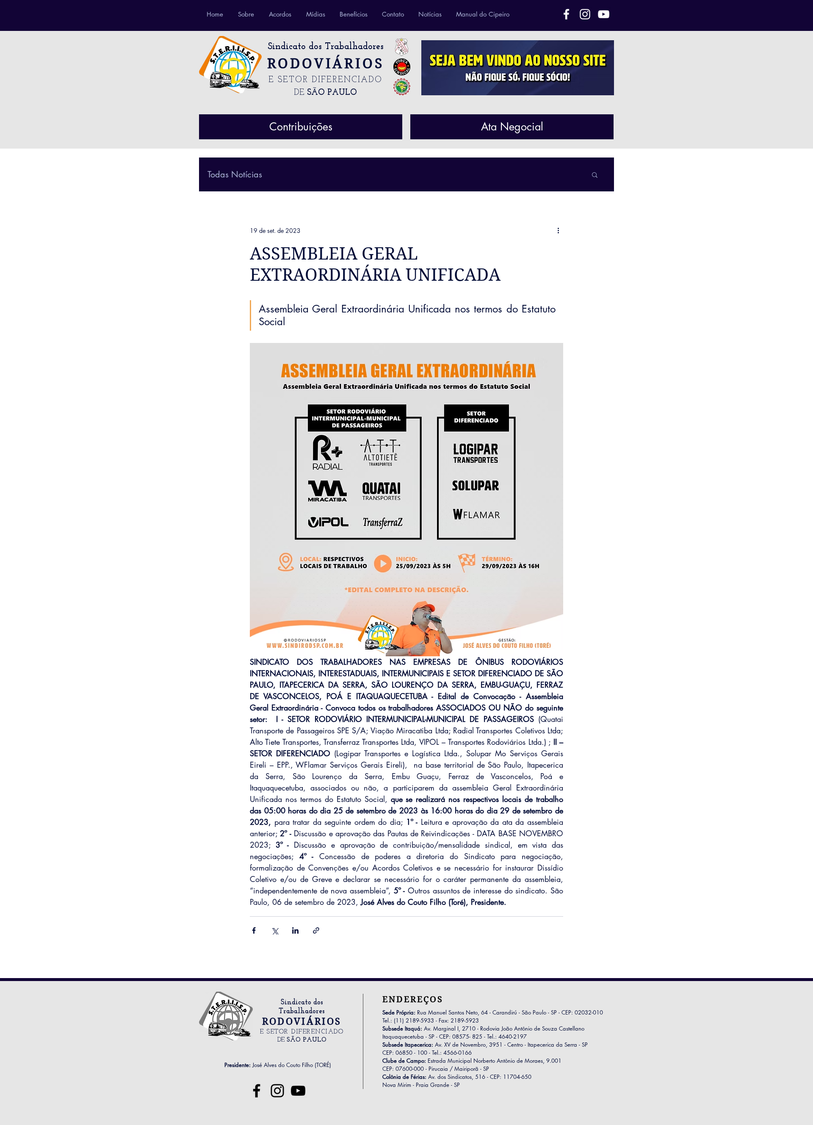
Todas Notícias (234, 174)
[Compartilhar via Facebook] (254, 930)
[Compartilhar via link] (316, 930)
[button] (595, 174)
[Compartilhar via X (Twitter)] (275, 930)
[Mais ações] (558, 230)
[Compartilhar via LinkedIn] (295, 930)
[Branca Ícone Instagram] (585, 14)
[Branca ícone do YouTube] (604, 14)
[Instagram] (277, 1091)
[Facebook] (566, 14)
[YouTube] (298, 1091)
